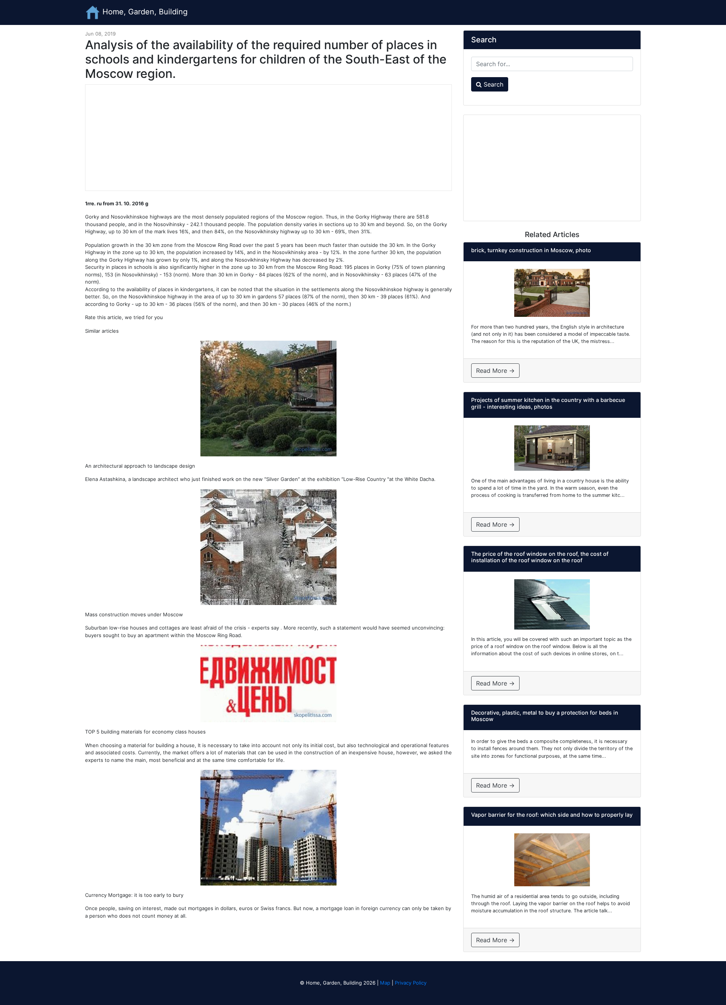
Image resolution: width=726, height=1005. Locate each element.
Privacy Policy (411, 983)
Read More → (495, 370)
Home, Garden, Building (144, 11)
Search (492, 84)
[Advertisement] (268, 138)
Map (385, 983)
